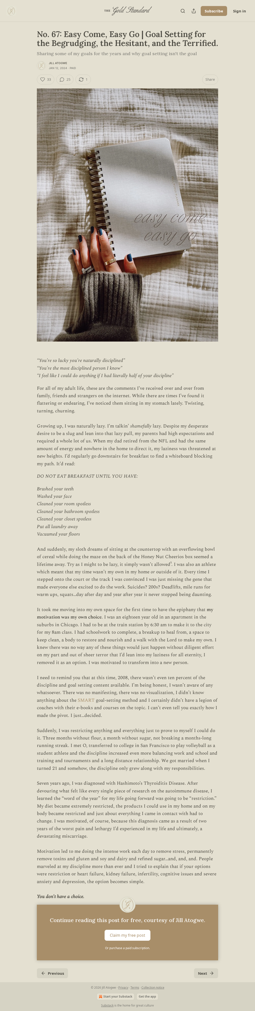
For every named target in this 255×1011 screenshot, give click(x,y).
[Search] (183, 11)
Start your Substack (117, 996)
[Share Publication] (194, 11)
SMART (87, 700)
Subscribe (214, 10)
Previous (56, 973)
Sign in (239, 10)
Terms (134, 987)
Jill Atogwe (58, 63)
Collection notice (152, 987)
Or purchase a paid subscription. (127, 948)
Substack (107, 1005)
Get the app (147, 996)
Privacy (123, 987)
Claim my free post (127, 935)
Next (202, 973)
